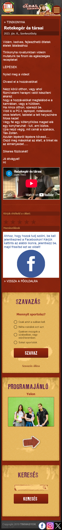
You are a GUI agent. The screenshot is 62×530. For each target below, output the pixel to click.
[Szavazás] (31, 353)
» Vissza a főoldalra (21, 281)
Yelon (31, 394)
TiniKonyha (16, 22)
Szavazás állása (31, 366)
